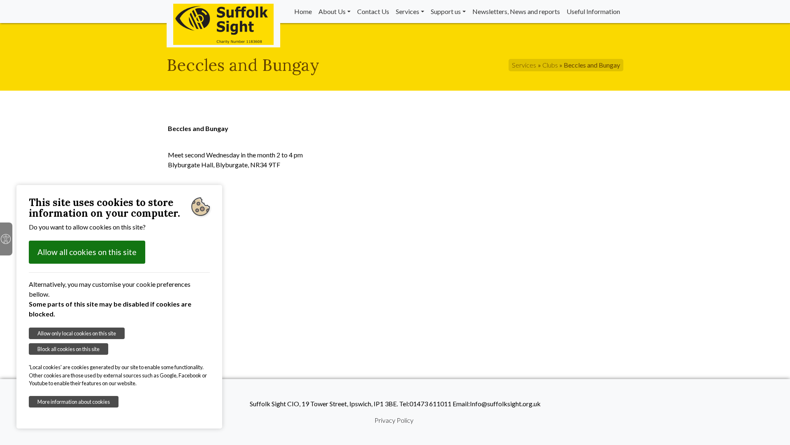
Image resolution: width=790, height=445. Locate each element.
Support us (446, 11)
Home (303, 11)
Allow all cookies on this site (87, 252)
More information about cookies (73, 401)
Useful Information (593, 11)
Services (407, 11)
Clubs (550, 65)
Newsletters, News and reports (516, 11)
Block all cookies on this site (68, 349)
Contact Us (373, 11)
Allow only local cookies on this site (76, 333)
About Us (332, 11)
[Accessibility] (6, 238)
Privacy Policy (394, 420)
